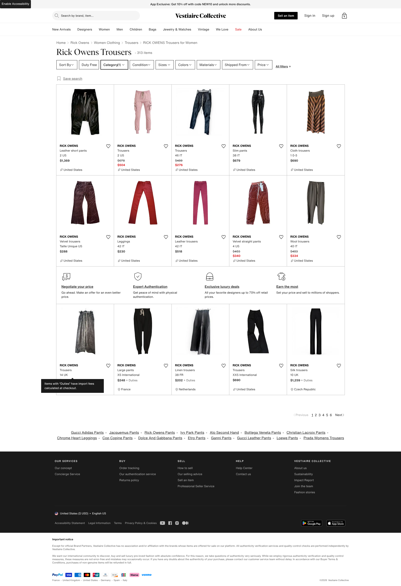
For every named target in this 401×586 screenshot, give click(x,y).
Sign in (309, 15)
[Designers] (95, 29)
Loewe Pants (287, 438)
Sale (238, 29)
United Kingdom (71, 580)
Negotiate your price (77, 286)
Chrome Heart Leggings (77, 438)
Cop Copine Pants (117, 438)
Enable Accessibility (15, 4)
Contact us (243, 474)
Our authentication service (137, 474)
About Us (255, 29)
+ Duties (74, 380)
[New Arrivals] (74, 29)
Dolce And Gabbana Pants (160, 438)
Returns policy (129, 480)
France (56, 580)
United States (90, 580)
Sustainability (303, 474)
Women (104, 29)
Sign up (328, 15)
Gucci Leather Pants (254, 438)
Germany (106, 580)
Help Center (244, 468)
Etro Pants (196, 438)
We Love (222, 29)
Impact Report (304, 480)
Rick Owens (79, 42)
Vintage (203, 29)
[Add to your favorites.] (108, 146)
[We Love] (231, 29)
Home (61, 42)
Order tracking (129, 468)
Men (120, 29)
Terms (118, 523)
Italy (125, 580)
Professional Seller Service (196, 486)
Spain (117, 580)
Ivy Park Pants (192, 432)
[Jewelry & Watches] (194, 29)
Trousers (131, 42)
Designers (84, 29)
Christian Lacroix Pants (306, 432)
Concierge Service (67, 474)
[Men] (126, 29)
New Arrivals (61, 29)
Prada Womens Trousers (323, 438)
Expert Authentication (150, 286)
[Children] (145, 29)
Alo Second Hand (224, 432)
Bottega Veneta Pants (263, 432)
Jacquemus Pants (124, 432)
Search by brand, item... (77, 15)
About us (300, 468)
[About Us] (265, 29)
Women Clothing (107, 42)
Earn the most (287, 286)
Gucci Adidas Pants (87, 432)
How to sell (185, 468)
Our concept (63, 468)
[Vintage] (212, 29)
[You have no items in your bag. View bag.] (344, 16)
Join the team (303, 486)
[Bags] (159, 29)
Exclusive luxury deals (222, 286)
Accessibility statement (70, 523)
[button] (344, 16)
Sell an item (286, 15)
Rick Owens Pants (160, 432)
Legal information (99, 523)
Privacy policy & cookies (141, 523)
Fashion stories (304, 492)
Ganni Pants (221, 438)
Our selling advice (190, 474)
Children (136, 29)
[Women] (113, 29)
